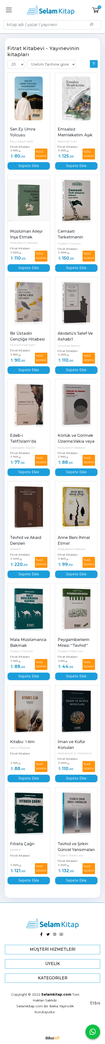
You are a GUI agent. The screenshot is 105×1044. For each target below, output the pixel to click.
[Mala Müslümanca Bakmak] (29, 608)
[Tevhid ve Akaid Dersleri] (29, 506)
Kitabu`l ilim (22, 741)
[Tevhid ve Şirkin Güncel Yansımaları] (76, 813)
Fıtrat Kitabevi (20, 147)
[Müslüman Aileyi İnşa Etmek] (29, 200)
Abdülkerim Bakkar (24, 243)
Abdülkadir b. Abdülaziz (75, 753)
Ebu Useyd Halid (21, 141)
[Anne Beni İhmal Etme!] (76, 506)
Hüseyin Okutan (69, 243)
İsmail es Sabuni (69, 345)
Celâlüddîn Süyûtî (22, 447)
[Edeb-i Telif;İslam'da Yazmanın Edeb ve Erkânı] (29, 404)
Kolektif (15, 549)
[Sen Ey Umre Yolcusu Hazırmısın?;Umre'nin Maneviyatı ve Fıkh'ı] (29, 98)
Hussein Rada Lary (71, 651)
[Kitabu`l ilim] (29, 711)
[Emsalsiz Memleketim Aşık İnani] (76, 98)
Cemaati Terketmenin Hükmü (71, 237)
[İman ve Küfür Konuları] (76, 711)
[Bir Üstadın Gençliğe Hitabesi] (29, 302)
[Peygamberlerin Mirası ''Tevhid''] (76, 608)
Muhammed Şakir (23, 345)
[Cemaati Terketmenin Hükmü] (76, 200)
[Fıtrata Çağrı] (29, 813)
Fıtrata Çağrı (22, 844)
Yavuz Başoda (20, 747)
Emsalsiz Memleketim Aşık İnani (76, 135)
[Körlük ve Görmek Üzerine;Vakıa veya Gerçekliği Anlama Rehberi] (76, 404)
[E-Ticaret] (52, 1037)
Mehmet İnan (67, 141)
